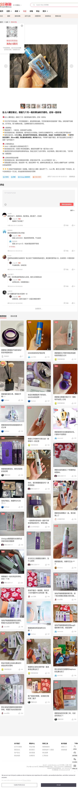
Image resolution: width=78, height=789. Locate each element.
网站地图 (17, 755)
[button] (17, 5)
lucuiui (9, 255)
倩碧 (14, 177)
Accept (59, 785)
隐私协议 (17, 749)
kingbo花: (15, 219)
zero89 (9, 213)
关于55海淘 (18, 747)
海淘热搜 (64, 749)
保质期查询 (45, 747)
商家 (16, 11)
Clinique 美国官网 (25, 177)
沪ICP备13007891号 (32, 766)
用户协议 (17, 752)
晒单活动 (58, 16)
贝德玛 (7, 177)
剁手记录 (27, 16)
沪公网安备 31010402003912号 (61, 770)
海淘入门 (64, 747)
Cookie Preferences (19, 785)
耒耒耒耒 (10, 230)
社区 (1, 16)
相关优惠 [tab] (14, 316)
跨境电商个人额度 (48, 749)
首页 (1, 22)
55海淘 (6, 5)
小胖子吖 (10, 291)
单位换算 (45, 752)
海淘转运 (48, 16)
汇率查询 (45, 755)
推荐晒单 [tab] (3, 316)
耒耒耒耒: (14, 241)
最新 (8, 16)
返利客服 (32, 752)
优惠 (8, 11)
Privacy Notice (27, 780)
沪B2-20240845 (59, 766)
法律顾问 (32, 755)
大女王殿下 (11, 274)
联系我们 (32, 749)
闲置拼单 (38, 16)
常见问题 (32, 747)
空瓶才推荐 (38, 177)
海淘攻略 (17, 16)
